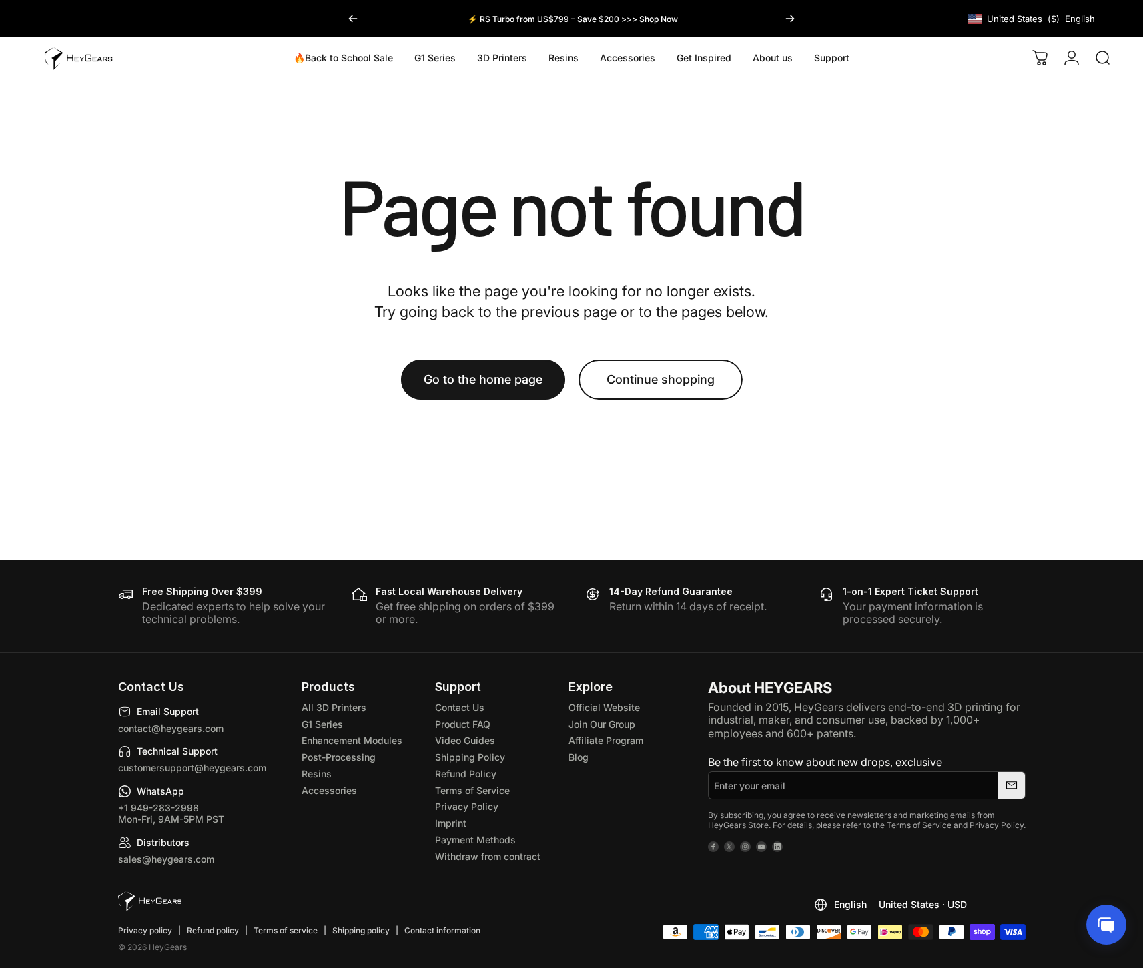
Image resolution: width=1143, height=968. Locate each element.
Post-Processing (339, 757)
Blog (578, 757)
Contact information (442, 930)
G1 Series (322, 724)
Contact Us (459, 707)
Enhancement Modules (352, 740)
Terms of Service (472, 790)
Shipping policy (361, 930)
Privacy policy (145, 930)
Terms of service (286, 930)
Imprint (450, 823)
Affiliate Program (605, 740)
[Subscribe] (1011, 785)
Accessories (329, 790)
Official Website (604, 707)
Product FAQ (462, 724)
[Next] (790, 18)
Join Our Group (601, 724)
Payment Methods (475, 840)
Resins (317, 774)
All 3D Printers (334, 707)
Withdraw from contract (487, 856)
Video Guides (465, 740)
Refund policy (213, 930)
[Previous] (353, 18)
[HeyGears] (149, 901)
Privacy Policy (466, 806)
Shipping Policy (470, 757)
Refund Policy (465, 774)
